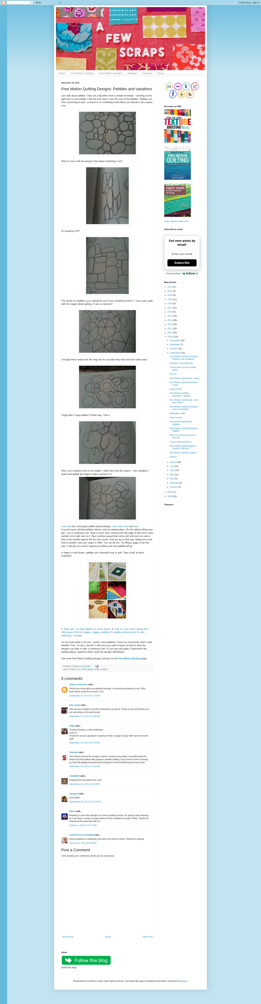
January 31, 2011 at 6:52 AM (83, 843)
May (172, 474)
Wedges (132, 73)
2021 (170, 291)
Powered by (173, 273)
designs (72, 669)
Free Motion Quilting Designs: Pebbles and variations (184, 357)
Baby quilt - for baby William (78, 629)
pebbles (104, 669)
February (174, 483)
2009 (170, 492)
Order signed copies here (176, 221)
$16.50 (173, 374)
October (174, 348)
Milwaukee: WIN (177, 413)
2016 (170, 312)
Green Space (103, 629)
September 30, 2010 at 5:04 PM (84, 743)
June (172, 470)
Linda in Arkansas (78, 684)
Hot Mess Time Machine (181, 363)
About (160, 73)
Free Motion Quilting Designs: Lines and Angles (184, 407)
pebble (97, 669)
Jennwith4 (74, 776)
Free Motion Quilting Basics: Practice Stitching (183, 447)
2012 (170, 328)
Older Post (148, 937)
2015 (170, 316)
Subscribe (182, 262)
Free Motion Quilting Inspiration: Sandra (180, 394)
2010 (170, 336)
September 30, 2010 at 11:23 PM (85, 801)
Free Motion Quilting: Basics (183, 452)
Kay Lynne (74, 705)
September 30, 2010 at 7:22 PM (84, 766)
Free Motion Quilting (81, 73)
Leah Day (66, 526)
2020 (170, 295)
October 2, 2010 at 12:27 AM (83, 825)
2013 (170, 324)
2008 (170, 496)
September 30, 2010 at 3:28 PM (84, 716)
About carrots (176, 417)
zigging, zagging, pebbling (96, 632)
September (175, 353)
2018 (170, 303)
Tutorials (147, 73)
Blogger (183, 981)
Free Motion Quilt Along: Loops (184, 378)
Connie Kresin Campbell (81, 835)
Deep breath (176, 389)
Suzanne (73, 752)
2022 (170, 287)
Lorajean (73, 793)
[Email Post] (96, 666)
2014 (170, 320)
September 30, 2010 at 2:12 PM (84, 695)
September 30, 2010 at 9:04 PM (84, 784)
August (173, 462)
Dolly (71, 726)
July (172, 466)
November (175, 344)
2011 (170, 332)
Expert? (173, 457)
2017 (170, 308)
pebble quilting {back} (125, 632)
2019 (170, 299)
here (114, 526)
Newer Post (67, 937)
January (174, 487)
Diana (72, 811)
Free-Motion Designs (110, 73)
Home (61, 73)
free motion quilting (85, 669)
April (172, 478)
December (175, 340)
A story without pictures (181, 442)
